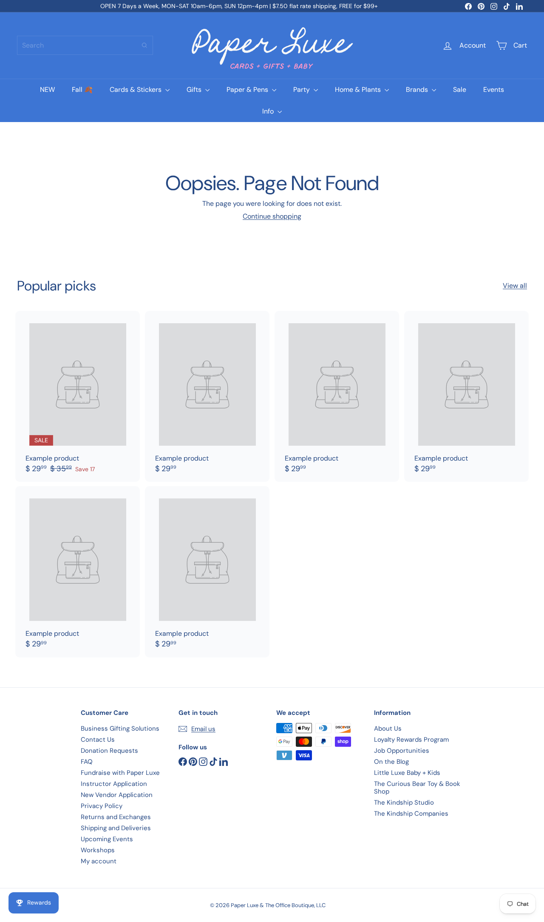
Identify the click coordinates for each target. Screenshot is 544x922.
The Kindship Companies (411, 813)
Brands (418, 89)
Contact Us (98, 739)
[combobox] (85, 45)
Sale (459, 89)
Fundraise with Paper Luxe (120, 772)
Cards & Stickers (136, 89)
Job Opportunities (401, 750)
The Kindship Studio (404, 802)
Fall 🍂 (82, 89)
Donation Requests (109, 750)
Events (493, 89)
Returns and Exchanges (116, 817)
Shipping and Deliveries (116, 828)
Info (268, 111)
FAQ (87, 761)
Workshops (98, 850)
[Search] (144, 45)
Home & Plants (358, 89)
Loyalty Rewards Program (411, 739)
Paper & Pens (248, 89)
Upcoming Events (107, 839)
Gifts (195, 89)
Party (302, 89)
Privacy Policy (101, 806)
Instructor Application (114, 784)
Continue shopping (272, 216)
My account (98, 861)
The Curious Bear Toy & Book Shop (417, 788)
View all (515, 286)
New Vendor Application (117, 795)
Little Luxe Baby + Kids (407, 772)
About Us (388, 728)
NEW (47, 89)
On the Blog (391, 761)
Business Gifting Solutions (120, 728)
